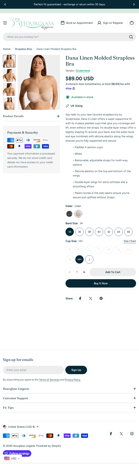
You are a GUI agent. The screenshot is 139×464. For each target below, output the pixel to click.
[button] (5, 4)
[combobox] (69, 37)
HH (79, 259)
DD (81, 251)
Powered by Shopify (48, 445)
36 (79, 231)
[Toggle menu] (5, 23)
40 (99, 231)
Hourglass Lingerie (24, 445)
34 (69, 231)
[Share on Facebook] (80, 298)
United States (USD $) (21, 426)
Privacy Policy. (73, 379)
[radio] (69, 214)
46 (128, 231)
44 (118, 231)
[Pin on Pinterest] (101, 298)
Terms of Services (49, 379)
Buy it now (101, 283)
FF (110, 251)
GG (129, 251)
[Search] (131, 37)
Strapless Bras (23, 49)
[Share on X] (91, 298)
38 (89, 231)
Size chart (130, 241)
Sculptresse (83, 70)
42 (108, 231)
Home (6, 49)
